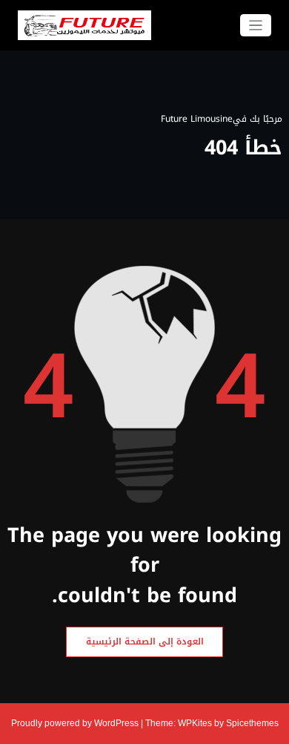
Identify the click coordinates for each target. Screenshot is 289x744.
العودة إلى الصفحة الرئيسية (145, 641)
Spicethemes (252, 723)
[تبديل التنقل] (256, 25)
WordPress (116, 723)
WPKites (196, 723)
